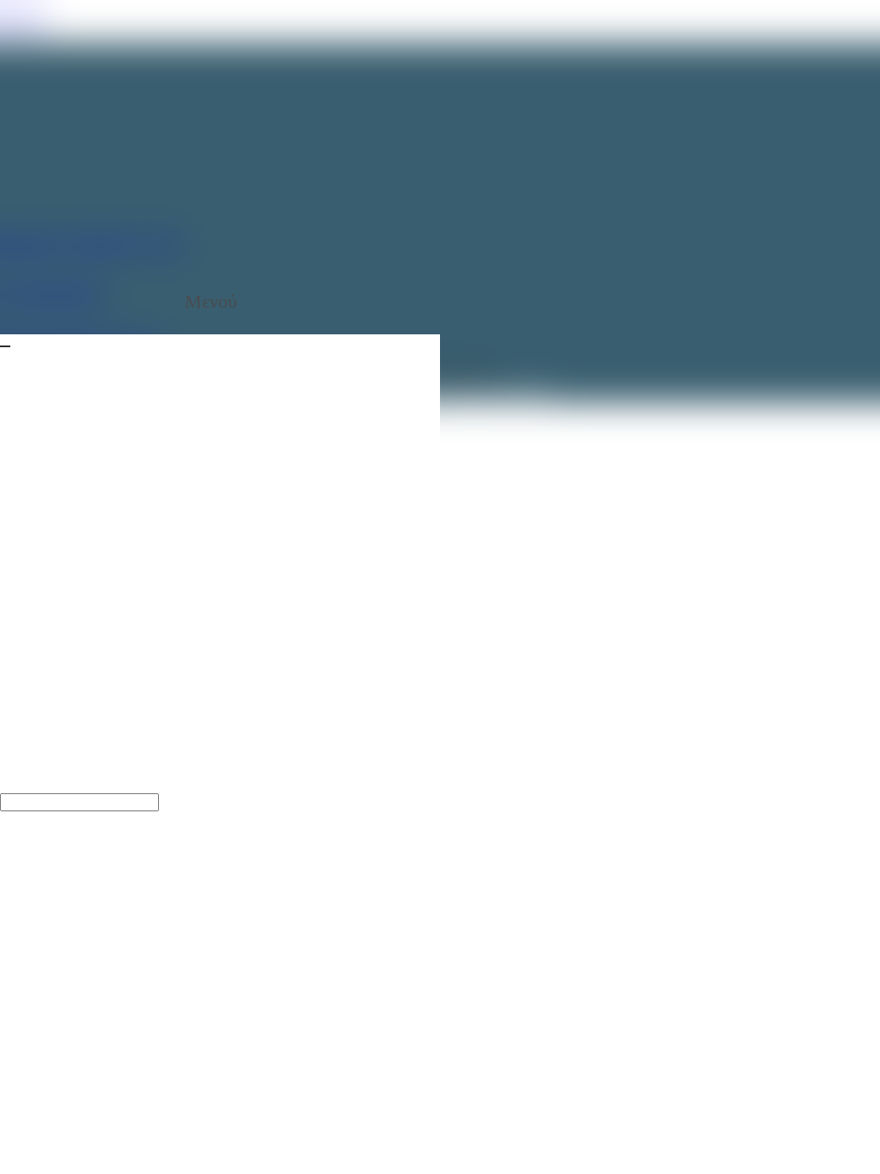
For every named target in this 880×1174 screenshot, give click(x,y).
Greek (100, 818)
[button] (220, 301)
